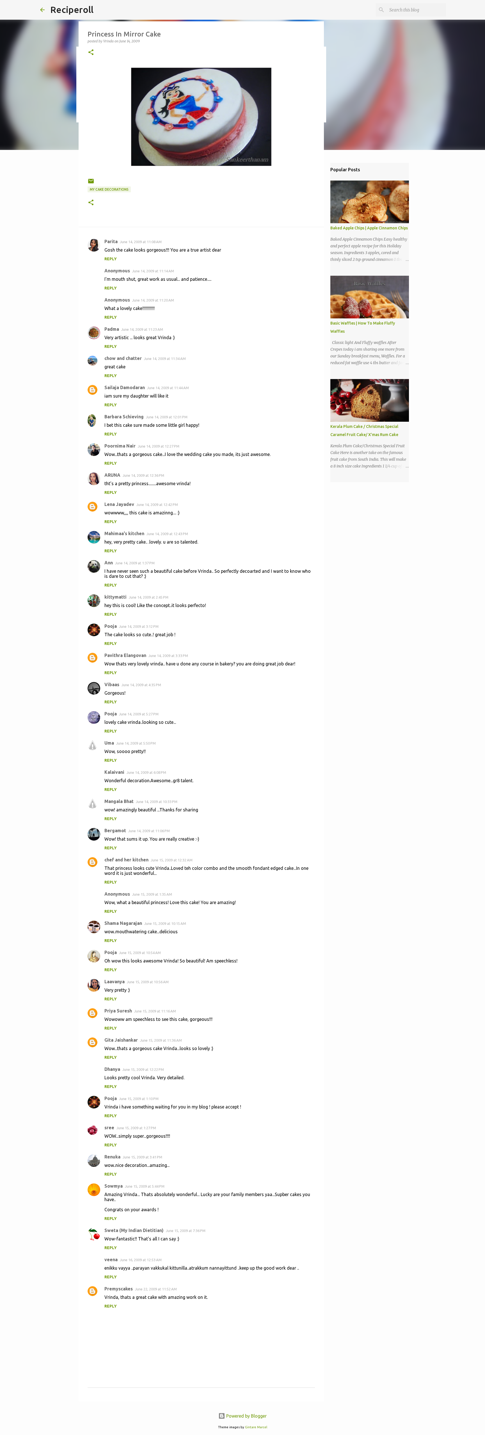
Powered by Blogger (246, 1415)
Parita (111, 241)
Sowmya (113, 1185)
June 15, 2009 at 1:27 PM (136, 1128)
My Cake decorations (109, 189)
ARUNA (112, 475)
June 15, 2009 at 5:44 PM (144, 1186)
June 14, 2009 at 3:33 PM (168, 656)
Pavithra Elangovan (125, 655)
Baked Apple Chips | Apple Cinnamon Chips (369, 228)
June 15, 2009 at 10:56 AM (148, 982)
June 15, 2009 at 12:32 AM (172, 860)
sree (109, 1127)
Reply (110, 259)
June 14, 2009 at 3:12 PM (139, 626)
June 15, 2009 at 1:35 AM (152, 894)
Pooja (110, 626)
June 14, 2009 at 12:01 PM (166, 417)
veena (111, 1259)
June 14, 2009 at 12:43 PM (167, 534)
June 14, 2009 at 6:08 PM (146, 772)
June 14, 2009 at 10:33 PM (156, 802)
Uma (109, 742)
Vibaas (111, 684)
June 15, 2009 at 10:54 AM (140, 953)
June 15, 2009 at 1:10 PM (139, 1099)
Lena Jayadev (119, 504)
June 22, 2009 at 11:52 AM (156, 1289)
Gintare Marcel (256, 1427)
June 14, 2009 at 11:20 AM (153, 300)
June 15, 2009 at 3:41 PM (142, 1157)
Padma (111, 329)
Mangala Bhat (119, 801)
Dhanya (112, 1069)
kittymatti (115, 596)
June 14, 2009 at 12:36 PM (143, 475)
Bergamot (115, 830)
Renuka (112, 1156)
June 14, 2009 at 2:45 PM (148, 597)
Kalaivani (114, 772)
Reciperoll (71, 9)
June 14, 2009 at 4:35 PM (141, 685)
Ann (108, 562)
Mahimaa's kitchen (124, 533)
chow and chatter (123, 358)
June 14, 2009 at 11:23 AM (142, 329)
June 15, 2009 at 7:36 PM (185, 1231)
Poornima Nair (120, 445)
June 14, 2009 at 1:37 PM (135, 563)
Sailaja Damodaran (124, 387)
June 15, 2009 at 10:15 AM (165, 923)
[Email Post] (91, 183)
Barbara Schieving (124, 416)
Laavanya (114, 981)
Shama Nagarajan (123, 923)
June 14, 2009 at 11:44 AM (168, 388)
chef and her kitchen (126, 859)
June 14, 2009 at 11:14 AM (153, 271)
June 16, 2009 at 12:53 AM (141, 1260)
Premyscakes (118, 1288)
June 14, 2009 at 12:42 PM (157, 505)
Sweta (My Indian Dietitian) (134, 1230)
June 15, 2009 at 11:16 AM (155, 1011)
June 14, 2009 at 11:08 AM (141, 242)
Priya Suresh (118, 1010)
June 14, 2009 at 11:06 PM (149, 831)
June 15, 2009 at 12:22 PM (143, 1069)
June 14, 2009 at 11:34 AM (165, 359)
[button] (91, 52)
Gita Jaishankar (121, 1039)
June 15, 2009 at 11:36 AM (161, 1040)
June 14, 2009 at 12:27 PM (158, 446)
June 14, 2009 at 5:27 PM (139, 714)
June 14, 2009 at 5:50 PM (136, 743)
